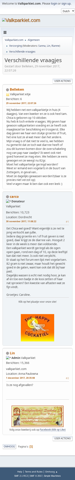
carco (14, 196)
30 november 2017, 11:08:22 (21, 221)
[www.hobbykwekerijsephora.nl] (30, 368)
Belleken (17, 89)
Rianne (55, 46)
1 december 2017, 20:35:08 (20, 377)
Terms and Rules (33, 471)
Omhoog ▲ (51, 471)
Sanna (42, 46)
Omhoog (9, 446)
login (54, 3)
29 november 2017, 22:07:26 (21, 103)
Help (19, 471)
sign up (66, 3)
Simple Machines (52, 476)
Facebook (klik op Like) (53, 429)
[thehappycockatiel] (33, 211)
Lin (48, 46)
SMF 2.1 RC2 (21, 476)
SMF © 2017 (36, 476)
